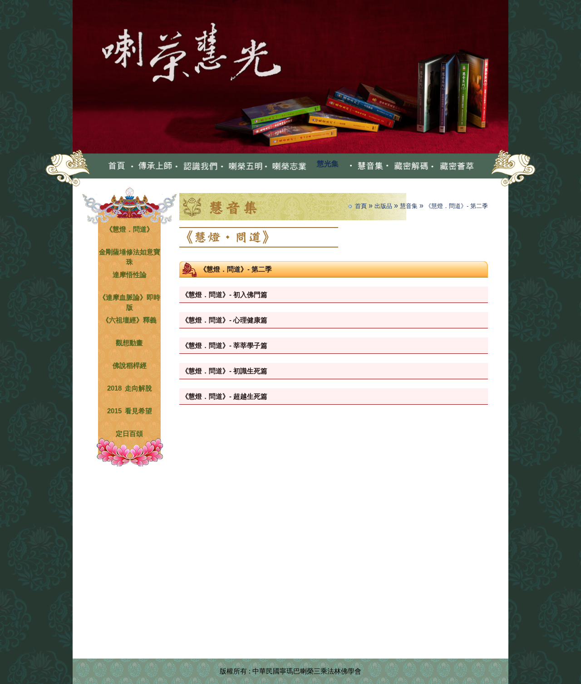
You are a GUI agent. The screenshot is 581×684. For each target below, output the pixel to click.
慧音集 (409, 206)
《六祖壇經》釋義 (129, 319)
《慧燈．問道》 (129, 228)
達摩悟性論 (130, 274)
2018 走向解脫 (129, 387)
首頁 (361, 206)
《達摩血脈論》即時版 (129, 296)
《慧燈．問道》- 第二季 (456, 206)
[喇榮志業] (286, 165)
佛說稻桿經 (130, 364)
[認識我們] (196, 165)
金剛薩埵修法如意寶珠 (129, 251)
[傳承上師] (151, 165)
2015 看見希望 (129, 410)
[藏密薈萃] (452, 165)
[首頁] (117, 165)
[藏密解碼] (407, 165)
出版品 (383, 206)
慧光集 (328, 164)
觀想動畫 (129, 342)
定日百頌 (129, 433)
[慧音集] (366, 165)
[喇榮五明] (241, 165)
